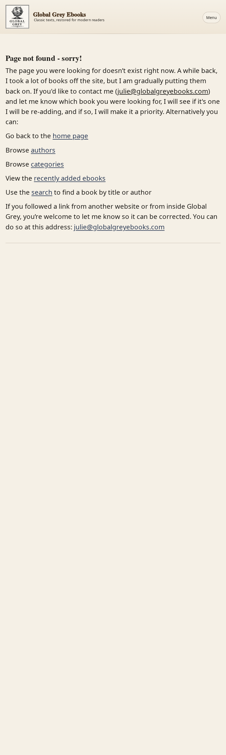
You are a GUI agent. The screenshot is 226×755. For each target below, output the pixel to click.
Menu (211, 17)
